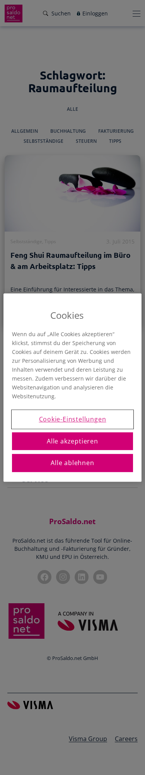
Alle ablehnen (72, 463)
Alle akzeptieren (72, 441)
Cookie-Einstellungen (72, 419)
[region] (72, 387)
